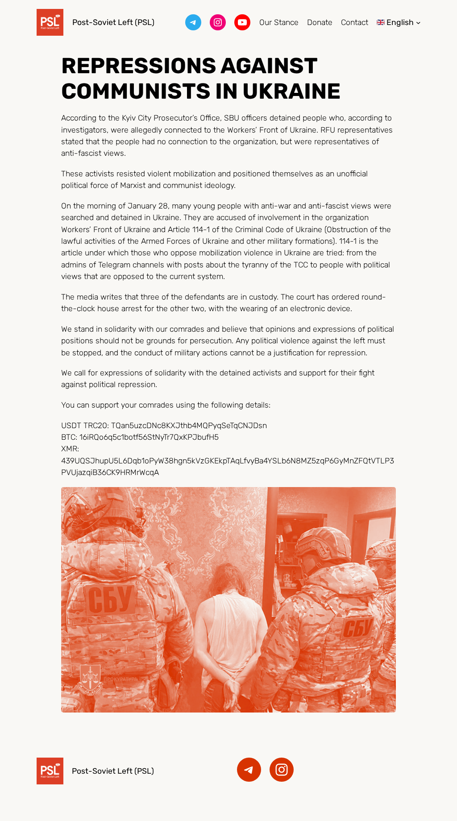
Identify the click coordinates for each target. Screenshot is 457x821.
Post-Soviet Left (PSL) (113, 22)
